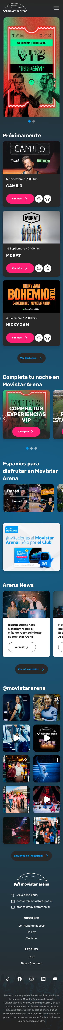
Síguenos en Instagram (28, 856)
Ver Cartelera (28, 358)
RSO (31, 957)
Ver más (17, 199)
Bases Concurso (31, 964)
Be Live (31, 932)
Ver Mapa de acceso (32, 926)
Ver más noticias (28, 669)
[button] (29, 121)
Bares (13, 491)
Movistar (31, 938)
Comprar (23, 432)
